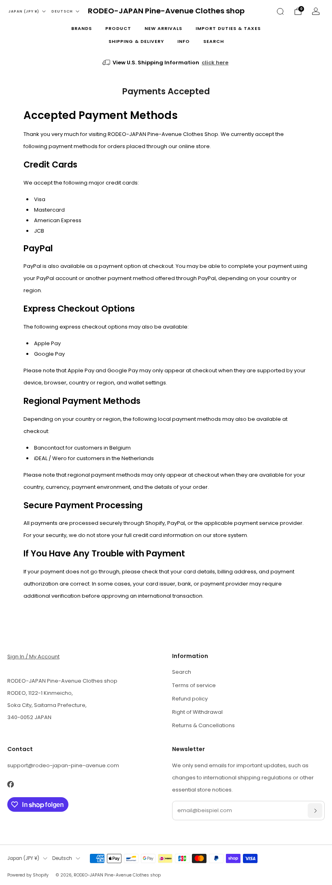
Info (183, 41)
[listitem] (166, 62)
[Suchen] (280, 11)
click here (215, 62)
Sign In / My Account (33, 656)
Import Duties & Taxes (228, 28)
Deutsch (62, 11)
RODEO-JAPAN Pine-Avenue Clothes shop (166, 11)
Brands (81, 28)
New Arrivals (163, 28)
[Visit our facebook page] (10, 784)
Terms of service (194, 685)
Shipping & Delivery (136, 41)
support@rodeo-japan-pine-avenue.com (63, 765)
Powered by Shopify (28, 875)
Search (213, 41)
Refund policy (190, 698)
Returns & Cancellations (203, 725)
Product (118, 28)
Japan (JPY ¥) (24, 11)
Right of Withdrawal (197, 712)
